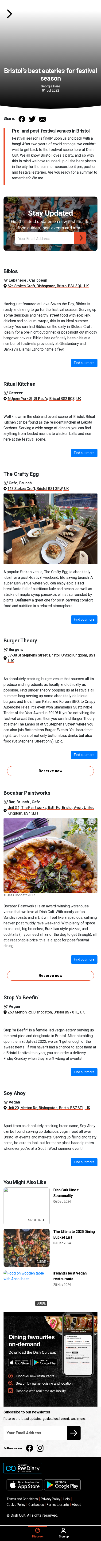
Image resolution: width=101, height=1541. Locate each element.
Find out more (84, 363)
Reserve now (50, 771)
